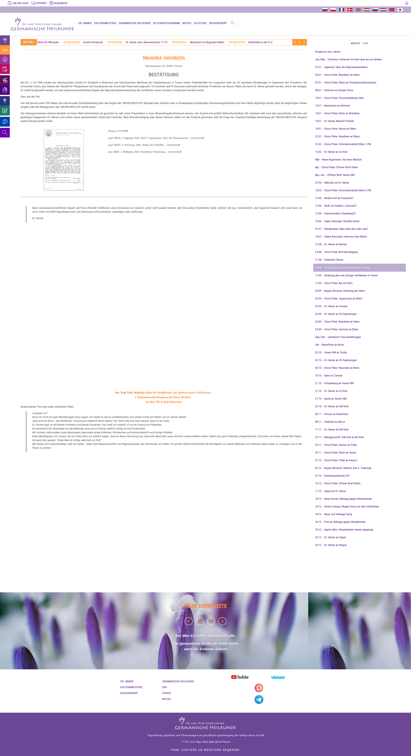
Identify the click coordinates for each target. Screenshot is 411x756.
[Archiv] (5, 90)
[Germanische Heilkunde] (5, 40)
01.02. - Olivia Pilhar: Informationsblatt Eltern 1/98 (343, 144)
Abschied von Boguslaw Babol (173, 42)
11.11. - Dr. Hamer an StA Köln (332, 429)
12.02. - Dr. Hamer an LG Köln (331, 151)
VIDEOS (166, 693)
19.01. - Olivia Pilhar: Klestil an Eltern (335, 128)
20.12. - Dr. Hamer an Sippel (330, 537)
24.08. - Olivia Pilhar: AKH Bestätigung (336, 252)
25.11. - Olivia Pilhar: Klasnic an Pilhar (336, 444)
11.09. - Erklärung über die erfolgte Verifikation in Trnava (346, 275)
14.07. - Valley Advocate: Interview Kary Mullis (341, 236)
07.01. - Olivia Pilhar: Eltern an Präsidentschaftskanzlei (345, 82)
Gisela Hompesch (58, 42)
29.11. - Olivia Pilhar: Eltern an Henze (335, 452)
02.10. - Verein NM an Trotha (331, 352)
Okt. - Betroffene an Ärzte (329, 344)
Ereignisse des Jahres (328, 51)
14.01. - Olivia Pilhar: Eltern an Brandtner (337, 113)
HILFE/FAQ (200, 23)
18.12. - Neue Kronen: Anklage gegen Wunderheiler (343, 498)
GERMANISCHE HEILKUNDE (135, 23)
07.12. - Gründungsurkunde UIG (332, 475)
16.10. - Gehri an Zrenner (328, 375)
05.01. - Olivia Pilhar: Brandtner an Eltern (337, 74)
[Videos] (5, 80)
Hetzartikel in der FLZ (225, 42)
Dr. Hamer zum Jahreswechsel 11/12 (112, 42)
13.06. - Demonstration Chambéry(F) (335, 213)
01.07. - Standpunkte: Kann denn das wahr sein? (341, 228)
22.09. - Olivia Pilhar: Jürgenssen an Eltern (338, 298)
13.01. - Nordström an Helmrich (332, 105)
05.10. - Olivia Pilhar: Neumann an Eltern (337, 367)
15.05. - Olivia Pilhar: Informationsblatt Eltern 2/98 (343, 190)
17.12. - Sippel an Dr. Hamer (330, 491)
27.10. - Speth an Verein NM (330, 398)
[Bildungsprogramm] (5, 101)
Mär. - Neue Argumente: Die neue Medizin (338, 159)
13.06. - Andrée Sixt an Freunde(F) (334, 198)
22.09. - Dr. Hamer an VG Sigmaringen (336, 313)
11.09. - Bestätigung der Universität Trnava (342, 268)
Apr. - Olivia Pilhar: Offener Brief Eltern (336, 167)
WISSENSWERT (218, 23)
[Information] (5, 59)
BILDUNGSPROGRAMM (166, 23)
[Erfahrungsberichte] (5, 111)
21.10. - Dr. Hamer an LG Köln (331, 391)
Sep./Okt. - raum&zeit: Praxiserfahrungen (338, 337)
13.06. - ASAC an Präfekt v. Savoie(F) (335, 205)
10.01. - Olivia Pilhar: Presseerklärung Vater (339, 97)
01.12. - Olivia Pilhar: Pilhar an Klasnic (336, 460)
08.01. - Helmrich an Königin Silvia (334, 90)
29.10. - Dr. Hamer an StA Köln (332, 406)
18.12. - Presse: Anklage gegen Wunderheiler (340, 521)
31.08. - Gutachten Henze (329, 259)
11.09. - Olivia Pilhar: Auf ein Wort (333, 283)
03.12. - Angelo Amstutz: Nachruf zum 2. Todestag (343, 468)
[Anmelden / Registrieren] (406, 3)
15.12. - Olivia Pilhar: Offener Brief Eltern (337, 483)
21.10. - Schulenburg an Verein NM (334, 383)
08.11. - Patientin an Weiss (330, 421)
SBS (5, 49)
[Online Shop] (5, 69)
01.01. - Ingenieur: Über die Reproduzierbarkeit (341, 67)
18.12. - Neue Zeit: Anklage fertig (333, 514)
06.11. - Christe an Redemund (331, 414)
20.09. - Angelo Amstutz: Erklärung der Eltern (340, 290)
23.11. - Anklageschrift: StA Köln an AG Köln (339, 437)
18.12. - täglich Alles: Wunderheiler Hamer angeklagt (344, 529)
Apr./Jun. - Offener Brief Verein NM (334, 175)
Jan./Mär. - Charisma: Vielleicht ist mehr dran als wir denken (348, 59)
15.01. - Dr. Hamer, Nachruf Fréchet (334, 121)
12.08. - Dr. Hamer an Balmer (331, 244)
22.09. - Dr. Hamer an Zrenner (331, 306)
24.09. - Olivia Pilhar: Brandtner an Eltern (337, 321)
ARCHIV (186, 23)
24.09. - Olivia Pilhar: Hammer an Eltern (336, 329)
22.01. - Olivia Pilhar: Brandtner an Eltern (337, 136)
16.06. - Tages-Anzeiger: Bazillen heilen (337, 221)
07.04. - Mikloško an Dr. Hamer (332, 182)
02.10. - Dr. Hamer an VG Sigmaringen (336, 360)
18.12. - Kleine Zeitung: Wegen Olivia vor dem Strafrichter (347, 506)
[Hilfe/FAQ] (5, 122)
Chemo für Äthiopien (273, 42)
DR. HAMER (85, 23)
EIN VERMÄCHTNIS (105, 23)
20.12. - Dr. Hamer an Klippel (331, 545)
